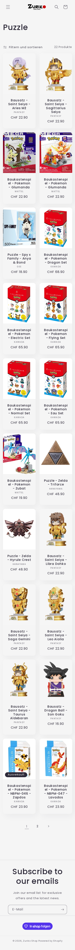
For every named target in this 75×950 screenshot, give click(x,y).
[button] (8, 7)
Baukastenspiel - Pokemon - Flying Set (56, 334)
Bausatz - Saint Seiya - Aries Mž (19, 104)
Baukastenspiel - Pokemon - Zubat (19, 484)
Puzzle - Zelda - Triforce (56, 482)
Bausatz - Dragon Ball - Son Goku (55, 710)
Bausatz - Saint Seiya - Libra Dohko (56, 560)
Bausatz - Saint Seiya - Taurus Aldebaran (19, 712)
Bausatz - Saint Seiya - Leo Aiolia (56, 635)
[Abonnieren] (62, 909)
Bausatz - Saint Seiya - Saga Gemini (19, 635)
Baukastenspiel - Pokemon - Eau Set (56, 409)
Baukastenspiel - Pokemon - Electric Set (19, 334)
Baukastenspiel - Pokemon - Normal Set (19, 409)
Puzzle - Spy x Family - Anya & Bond (19, 258)
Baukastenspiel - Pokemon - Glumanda (19, 183)
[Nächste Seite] (48, 826)
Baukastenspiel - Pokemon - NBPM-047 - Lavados (56, 791)
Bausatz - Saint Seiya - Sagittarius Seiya (56, 106)
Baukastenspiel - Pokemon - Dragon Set (56, 258)
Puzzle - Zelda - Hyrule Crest (19, 558)
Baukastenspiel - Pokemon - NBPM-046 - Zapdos (19, 791)
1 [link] (26, 826)
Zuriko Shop (30, 940)
